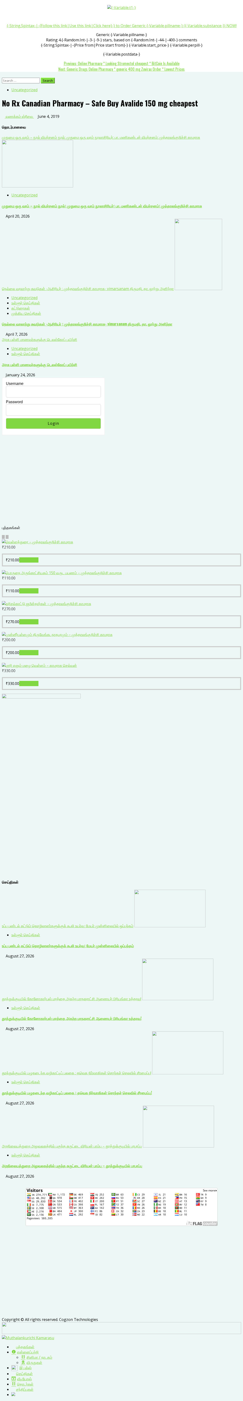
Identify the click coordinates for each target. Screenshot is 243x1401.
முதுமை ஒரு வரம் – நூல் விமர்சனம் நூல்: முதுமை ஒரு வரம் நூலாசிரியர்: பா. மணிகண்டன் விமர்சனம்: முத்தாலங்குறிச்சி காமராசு (101, 137)
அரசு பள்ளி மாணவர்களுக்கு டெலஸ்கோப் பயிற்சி (39, 339)
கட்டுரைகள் (20, 308)
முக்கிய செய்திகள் (26, 313)
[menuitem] (22, 1346)
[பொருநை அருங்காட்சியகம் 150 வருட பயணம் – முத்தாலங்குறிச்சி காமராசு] (62, 572)
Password (14, 402)
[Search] (3, 75)
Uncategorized (24, 89)
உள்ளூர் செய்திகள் (25, 303)
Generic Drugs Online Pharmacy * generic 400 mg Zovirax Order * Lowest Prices (121, 69)
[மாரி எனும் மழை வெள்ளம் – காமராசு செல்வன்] (39, 665)
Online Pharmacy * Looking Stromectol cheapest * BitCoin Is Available (121, 63)
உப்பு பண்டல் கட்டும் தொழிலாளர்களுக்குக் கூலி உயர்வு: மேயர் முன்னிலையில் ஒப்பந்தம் (67, 925)
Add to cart (28, 560)
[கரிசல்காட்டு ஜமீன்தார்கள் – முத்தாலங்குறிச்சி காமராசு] (46, 603)
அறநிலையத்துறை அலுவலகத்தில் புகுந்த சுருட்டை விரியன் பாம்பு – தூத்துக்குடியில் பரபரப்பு (72, 1146)
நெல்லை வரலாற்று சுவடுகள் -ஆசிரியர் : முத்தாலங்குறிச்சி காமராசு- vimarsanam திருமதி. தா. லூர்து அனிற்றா (88, 288)
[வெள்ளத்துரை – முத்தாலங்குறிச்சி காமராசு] (37, 542)
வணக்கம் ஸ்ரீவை (19, 116)
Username (14, 384)
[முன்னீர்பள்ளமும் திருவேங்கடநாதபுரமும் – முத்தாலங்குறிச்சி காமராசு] (57, 634)
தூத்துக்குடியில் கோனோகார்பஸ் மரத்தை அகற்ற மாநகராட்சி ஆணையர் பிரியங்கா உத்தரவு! (71, 998)
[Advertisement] (121, 482)
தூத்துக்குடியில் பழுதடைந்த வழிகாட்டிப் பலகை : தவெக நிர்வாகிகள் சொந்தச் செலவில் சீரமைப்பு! (76, 1073)
